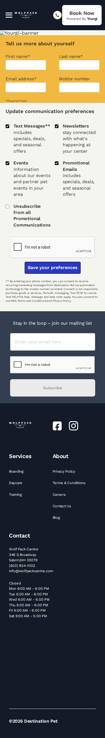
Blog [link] (57, 517)
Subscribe (52, 388)
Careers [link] (60, 494)
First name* (18, 57)
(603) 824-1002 (22, 565)
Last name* (71, 57)
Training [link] (16, 494)
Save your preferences (53, 267)
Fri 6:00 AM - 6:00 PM (27, 610)
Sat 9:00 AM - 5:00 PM (28, 616)
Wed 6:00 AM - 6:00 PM (29, 599)
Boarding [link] (17, 471)
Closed (15, 583)
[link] (82, 15)
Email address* (21, 79)
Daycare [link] (16, 483)
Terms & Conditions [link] (70, 483)
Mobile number (74, 79)
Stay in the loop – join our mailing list (52, 323)
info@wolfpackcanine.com (31, 571)
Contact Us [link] (62, 506)
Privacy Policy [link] (64, 471)
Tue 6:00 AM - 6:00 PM (28, 594)
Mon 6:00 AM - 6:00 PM (29, 588)
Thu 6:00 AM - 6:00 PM (28, 605)
